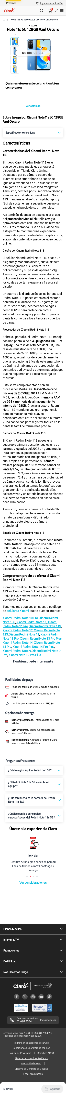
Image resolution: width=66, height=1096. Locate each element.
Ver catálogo (33, 106)
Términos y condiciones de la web (31, 1042)
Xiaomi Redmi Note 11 (31, 622)
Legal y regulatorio (33, 1074)
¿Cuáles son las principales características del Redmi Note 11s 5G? (31, 815)
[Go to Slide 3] (14, 60)
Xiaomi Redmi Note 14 (18, 642)
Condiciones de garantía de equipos (31, 1048)
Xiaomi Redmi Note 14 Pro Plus (33, 646)
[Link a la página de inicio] (4, 19)
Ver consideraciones (33, 882)
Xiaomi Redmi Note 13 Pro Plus (40, 638)
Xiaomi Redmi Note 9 (17, 651)
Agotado (55, 1089)
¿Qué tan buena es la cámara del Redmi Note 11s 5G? (32, 799)
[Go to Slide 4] (14, 69)
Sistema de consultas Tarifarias (31, 1058)
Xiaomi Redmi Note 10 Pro (20, 618)
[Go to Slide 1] (14, 41)
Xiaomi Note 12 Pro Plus (24, 655)
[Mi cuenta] (56, 10)
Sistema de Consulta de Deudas (31, 1068)
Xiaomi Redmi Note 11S (45, 626)
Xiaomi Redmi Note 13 (24, 634)
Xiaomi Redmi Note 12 (18, 630)
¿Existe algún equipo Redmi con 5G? (30, 770)
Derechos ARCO (45, 1053)
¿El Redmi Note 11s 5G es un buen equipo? (28, 784)
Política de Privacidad (20, 1053)
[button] (51, 3)
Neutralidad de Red (31, 1063)
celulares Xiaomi (18, 611)
